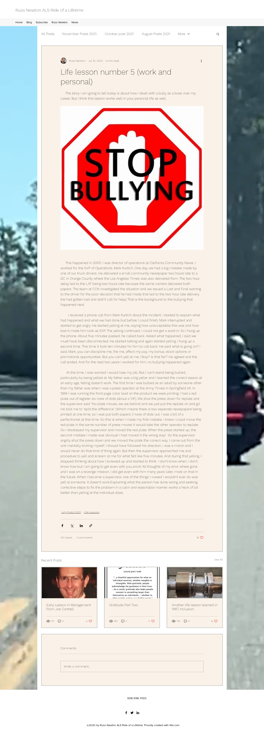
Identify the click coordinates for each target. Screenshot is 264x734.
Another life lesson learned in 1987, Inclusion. (194, 607)
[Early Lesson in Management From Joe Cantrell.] (69, 582)
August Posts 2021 (156, 34)
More (181, 34)
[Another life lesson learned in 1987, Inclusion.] (194, 582)
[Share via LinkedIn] (81, 525)
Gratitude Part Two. (123, 605)
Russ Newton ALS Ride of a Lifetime (49, 10)
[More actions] (201, 60)
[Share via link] (91, 525)
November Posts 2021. (79, 34)
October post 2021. (119, 34)
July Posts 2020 (71, 512)
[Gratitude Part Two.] (132, 582)
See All (218, 559)
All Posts (48, 34)
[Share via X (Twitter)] (72, 525)
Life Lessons (91, 512)
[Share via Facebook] (62, 525)
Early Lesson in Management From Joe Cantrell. (68, 607)
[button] (218, 33)
